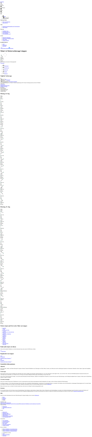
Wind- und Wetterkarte (6, 21)
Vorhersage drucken (5, 81)
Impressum (4, 46)
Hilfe (5, 16)
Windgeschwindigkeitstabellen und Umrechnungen (11, 26)
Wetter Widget (5, 27)
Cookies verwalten (6, 40)
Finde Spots (4, 351)
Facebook (11, 48)
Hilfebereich (49, 384)
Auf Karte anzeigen (5, 48)
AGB (3, 44)
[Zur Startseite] (0, 0)
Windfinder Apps (5, 31)
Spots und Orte (5, 22)
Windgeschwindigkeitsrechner (78, 391)
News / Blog (5, 39)
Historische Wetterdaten (7, 37)
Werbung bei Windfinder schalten (8, 38)
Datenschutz (5, 45)
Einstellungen (6, 18)
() (4, 85)
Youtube (15, 430)
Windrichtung (2, 84)
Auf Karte (2, 63)
